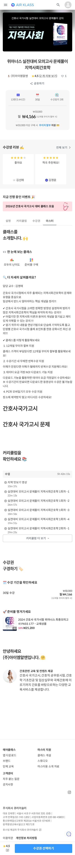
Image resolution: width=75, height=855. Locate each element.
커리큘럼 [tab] (21, 221)
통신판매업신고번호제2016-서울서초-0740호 (26, 820)
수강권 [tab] (36, 221)
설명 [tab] (8, 221)
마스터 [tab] (50, 221)
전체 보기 (61, 147)
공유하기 (39, 83)
